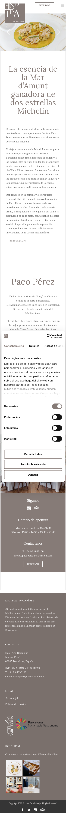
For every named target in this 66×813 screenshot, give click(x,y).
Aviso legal (11, 698)
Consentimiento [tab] (14, 345)
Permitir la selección (33, 464)
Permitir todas (33, 454)
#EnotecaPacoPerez (48, 754)
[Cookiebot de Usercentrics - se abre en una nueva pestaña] (47, 336)
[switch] (57, 417)
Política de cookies (15, 704)
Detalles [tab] (34, 345)
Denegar (33, 474)
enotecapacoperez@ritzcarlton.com (24, 676)
